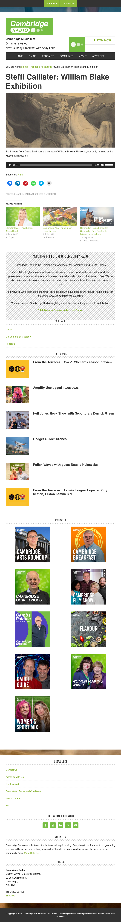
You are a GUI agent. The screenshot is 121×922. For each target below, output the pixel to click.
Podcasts (10, 343)
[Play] (9, 164)
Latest (9, 329)
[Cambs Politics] (32, 629)
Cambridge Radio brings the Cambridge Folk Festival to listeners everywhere (94, 231)
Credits (54, 913)
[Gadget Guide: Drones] (17, 446)
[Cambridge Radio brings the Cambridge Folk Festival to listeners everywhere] (97, 216)
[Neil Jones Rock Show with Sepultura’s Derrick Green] (17, 420)
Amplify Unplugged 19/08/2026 (56, 387)
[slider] (109, 164)
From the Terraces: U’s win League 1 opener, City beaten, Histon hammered (70, 492)
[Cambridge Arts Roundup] (32, 544)
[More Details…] (31, 852)
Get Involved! (12, 784)
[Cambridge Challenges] (32, 587)
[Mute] (102, 164)
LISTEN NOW (102, 40)
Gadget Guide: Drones (50, 438)
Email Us (10, 895)
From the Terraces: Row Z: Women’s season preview (72, 362)
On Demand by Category (19, 336)
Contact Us (11, 769)
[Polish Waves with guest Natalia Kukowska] (17, 472)
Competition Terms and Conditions (23, 791)
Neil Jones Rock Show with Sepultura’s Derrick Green (73, 413)
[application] (60, 165)
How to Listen (13, 798)
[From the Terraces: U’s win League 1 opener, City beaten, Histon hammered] (17, 497)
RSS (20, 174)
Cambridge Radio (29, 27)
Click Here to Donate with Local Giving (60, 310)
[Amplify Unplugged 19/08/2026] (17, 395)
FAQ (8, 805)
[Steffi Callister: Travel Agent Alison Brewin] (23, 216)
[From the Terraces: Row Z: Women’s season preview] (17, 369)
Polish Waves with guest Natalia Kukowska (65, 464)
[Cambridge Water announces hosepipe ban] (60, 216)
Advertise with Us (15, 776)
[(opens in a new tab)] (88, 544)
